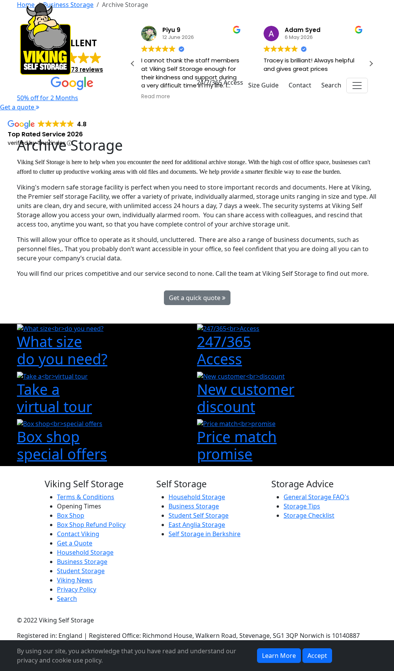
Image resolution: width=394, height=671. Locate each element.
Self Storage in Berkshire (204, 534)
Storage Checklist (309, 515)
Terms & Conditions (85, 497)
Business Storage (82, 561)
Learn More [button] (279, 655)
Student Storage (81, 571)
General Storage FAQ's (316, 497)
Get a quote (18, 107)
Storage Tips (302, 506)
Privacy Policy (76, 589)
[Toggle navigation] (357, 85)
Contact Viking (78, 534)
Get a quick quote (195, 298)
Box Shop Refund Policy (91, 524)
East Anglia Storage (197, 524)
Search (67, 598)
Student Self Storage (199, 515)
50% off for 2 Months (47, 98)
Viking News (75, 580)
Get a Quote (74, 543)
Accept (317, 655)
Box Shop (70, 515)
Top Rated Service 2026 (45, 134)
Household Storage (85, 552)
